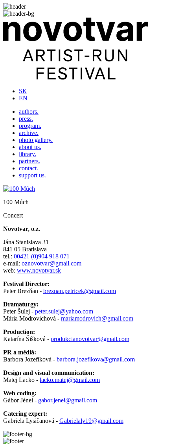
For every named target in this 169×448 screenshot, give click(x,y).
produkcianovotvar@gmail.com (90, 339)
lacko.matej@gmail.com (70, 379)
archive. (29, 132)
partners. (29, 161)
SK (23, 91)
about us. (30, 147)
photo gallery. (36, 139)
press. (26, 118)
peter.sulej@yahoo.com (64, 311)
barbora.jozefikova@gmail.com (96, 359)
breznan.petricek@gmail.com (79, 291)
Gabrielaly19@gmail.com (91, 420)
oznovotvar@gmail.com (51, 263)
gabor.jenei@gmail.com (67, 400)
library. (27, 154)
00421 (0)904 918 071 (42, 256)
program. (30, 125)
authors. (29, 111)
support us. (32, 175)
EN (23, 98)
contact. (28, 168)
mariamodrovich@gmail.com (97, 318)
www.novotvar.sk (39, 270)
